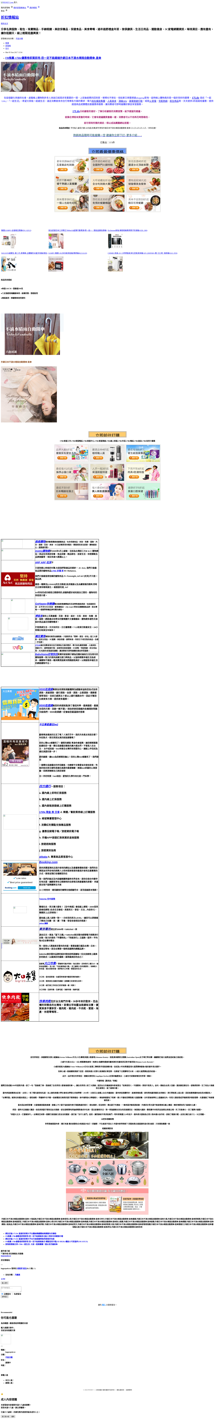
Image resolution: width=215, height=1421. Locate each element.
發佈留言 (5, 1297)
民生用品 (174, 101)
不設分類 (19, 39)
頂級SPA (123, 101)
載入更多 (5, 1283)
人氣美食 (111, 101)
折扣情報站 (10, 17)
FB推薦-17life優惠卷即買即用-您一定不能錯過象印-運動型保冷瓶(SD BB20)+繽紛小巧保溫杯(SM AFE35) (46, 1242)
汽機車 (17, 1275)
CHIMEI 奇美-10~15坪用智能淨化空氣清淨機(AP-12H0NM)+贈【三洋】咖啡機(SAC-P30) (142, 253)
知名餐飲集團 (98, 101)
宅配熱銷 (163, 101)
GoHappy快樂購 (44, 603)
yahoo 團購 (43, 923)
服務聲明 (129, 1390)
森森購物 (40, 541)
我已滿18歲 (5, 1416)
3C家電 (152, 101)
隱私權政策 (120, 1390)
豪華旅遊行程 (136, 101)
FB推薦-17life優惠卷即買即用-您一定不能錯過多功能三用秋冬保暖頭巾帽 (34, 1236)
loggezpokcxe (6, 1256)
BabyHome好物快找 (46, 654)
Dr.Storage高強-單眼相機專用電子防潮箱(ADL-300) (127, 230)
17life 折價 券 (57, 571)
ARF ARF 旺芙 (43, 562)
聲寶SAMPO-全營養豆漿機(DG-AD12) (16, 230)
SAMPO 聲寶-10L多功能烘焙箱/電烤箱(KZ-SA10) (67, 253)
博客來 (39, 615)
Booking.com (48, 862)
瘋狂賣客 (40, 636)
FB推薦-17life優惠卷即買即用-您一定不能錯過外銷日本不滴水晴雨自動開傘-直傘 (53, 57)
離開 (12, 1416)
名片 (7, 48)
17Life (195, 97)
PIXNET (91, 1390)
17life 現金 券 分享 (49, 812)
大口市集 (50, 963)
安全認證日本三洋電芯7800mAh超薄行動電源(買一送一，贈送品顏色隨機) (77, 230)
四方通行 (45, 786)
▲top (3, 1279)
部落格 (8, 46)
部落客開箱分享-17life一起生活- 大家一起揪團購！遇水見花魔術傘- (31, 1244)
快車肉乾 (45, 1001)
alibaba (43, 856)
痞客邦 (20, 1268)
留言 (25, 1268)
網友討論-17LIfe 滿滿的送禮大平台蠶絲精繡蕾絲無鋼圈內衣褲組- (31, 1233)
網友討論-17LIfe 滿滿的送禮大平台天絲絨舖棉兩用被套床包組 (29, 1239)
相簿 (7, 43)
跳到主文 (4, 24)
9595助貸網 (46, 689)
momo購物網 (42, 550)
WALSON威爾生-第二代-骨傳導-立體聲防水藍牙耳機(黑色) (24, 253)
